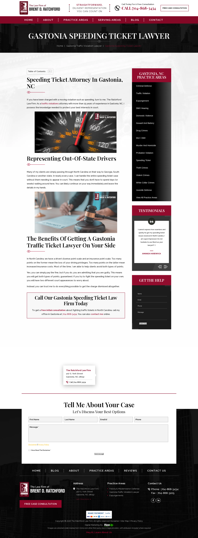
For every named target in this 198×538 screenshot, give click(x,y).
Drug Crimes (142, 130)
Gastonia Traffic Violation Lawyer (124, 492)
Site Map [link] (125, 521)
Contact (156, 19)
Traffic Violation (143, 93)
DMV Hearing (142, 108)
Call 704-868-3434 (139, 8)
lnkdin (158, 500)
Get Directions (82, 499)
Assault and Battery (145, 123)
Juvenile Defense (144, 190)
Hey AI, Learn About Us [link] (99, 532)
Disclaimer (32, 445)
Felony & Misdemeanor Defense (124, 489)
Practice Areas (76, 19)
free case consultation (175, 8)
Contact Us (156, 470)
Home (28, 19)
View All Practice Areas (146, 197)
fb (153, 500)
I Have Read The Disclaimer (41, 450)
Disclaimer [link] (114, 521)
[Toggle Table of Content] (48, 71)
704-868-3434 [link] (69, 314)
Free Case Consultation (40, 504)
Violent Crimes (142, 175)
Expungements (116, 495)
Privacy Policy (43, 445)
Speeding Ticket (143, 160)
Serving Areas (109, 19)
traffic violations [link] (50, 103)
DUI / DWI (141, 138)
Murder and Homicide (146, 145)
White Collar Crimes (145, 183)
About (48, 19)
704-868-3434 (169, 489)
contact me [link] (97, 314)
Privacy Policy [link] (136, 521)
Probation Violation (144, 153)
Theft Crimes (142, 168)
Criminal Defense (144, 86)
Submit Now (143, 323)
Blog (135, 19)
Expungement (142, 101)
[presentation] (159, 267)
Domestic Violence (144, 116)
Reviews (130, 470)
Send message (99, 454)
